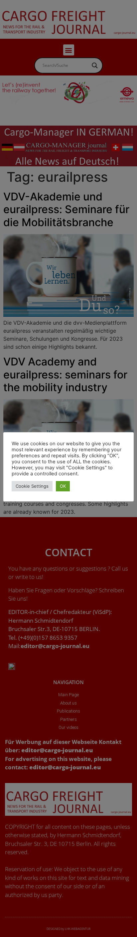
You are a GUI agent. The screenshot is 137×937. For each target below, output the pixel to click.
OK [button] (63, 486)
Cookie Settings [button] (32, 486)
